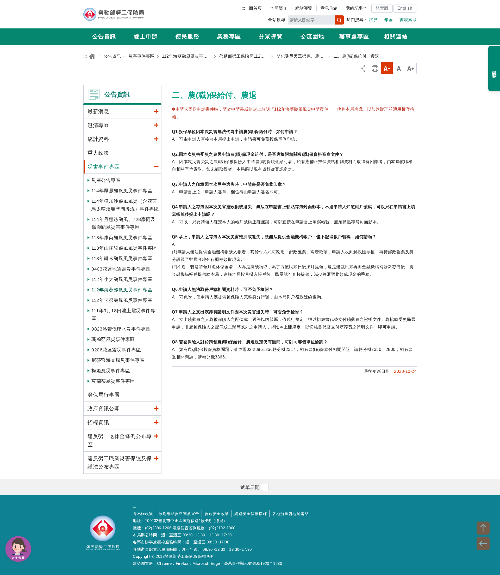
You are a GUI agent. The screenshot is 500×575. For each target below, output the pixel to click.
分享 (363, 68)
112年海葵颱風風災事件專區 (121, 289)
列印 (375, 68)
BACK (483, 543)
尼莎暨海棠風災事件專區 (118, 360)
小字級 (387, 68)
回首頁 (255, 8)
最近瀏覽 (494, 68)
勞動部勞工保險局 (113, 14)
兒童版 (382, 8)
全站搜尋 (276, 19)
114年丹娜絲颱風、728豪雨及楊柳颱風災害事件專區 (123, 223)
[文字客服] (18, 549)
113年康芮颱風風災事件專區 (121, 237)
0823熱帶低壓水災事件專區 (121, 329)
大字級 (410, 68)
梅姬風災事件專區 (110, 370)
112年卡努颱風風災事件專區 (121, 300)
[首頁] (92, 56)
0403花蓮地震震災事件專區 (121, 269)
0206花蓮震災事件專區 (116, 349)
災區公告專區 (105, 180)
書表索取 (408, 19)
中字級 (399, 68)
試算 (373, 19)
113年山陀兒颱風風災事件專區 (124, 248)
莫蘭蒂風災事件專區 (113, 381)
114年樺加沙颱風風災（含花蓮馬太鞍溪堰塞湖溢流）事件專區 (125, 205)
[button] (250, 487)
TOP (483, 528)
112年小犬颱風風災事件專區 (121, 279)
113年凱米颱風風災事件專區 (121, 258)
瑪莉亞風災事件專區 (113, 339)
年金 (388, 19)
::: (243, 8)
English (405, 8)
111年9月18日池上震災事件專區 (123, 314)
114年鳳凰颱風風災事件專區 (121, 190)
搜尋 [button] (339, 20)
